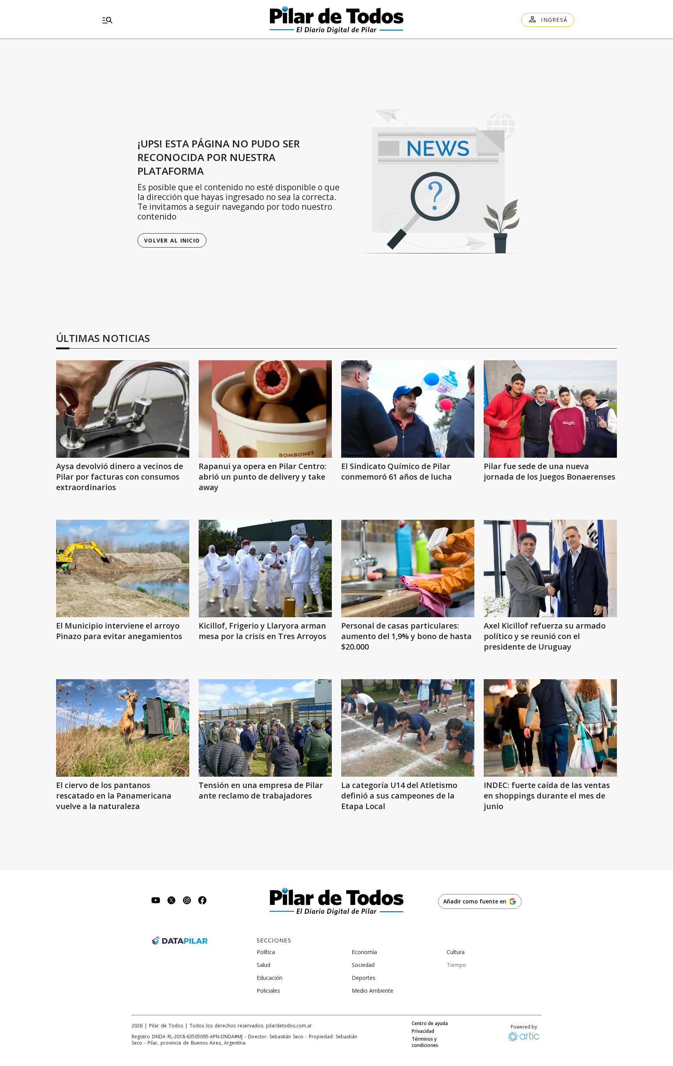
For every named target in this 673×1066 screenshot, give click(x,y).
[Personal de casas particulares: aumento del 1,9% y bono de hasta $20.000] (407, 568)
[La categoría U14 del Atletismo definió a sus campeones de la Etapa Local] (407, 728)
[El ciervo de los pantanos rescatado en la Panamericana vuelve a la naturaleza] (122, 728)
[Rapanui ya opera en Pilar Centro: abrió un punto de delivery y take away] (265, 409)
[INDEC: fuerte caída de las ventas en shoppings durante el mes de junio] (550, 728)
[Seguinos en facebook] (202, 901)
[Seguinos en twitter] (171, 901)
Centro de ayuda (430, 1023)
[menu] (175, 20)
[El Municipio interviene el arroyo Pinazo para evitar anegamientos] (122, 568)
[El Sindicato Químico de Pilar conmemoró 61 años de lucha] (407, 409)
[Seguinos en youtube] (156, 901)
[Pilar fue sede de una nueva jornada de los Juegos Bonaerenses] (550, 409)
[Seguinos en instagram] (187, 901)
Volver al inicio (172, 240)
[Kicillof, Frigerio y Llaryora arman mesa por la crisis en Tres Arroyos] (265, 568)
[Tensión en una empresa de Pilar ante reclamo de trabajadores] (265, 728)
